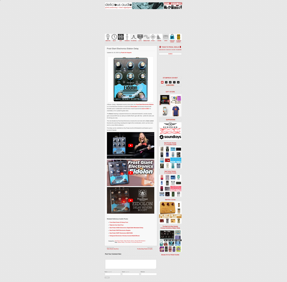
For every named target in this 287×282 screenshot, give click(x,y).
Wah (133, 39)
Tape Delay (114, 38)
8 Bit (139, 39)
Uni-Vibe (146, 41)
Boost (127, 36)
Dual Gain (120, 40)
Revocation (134, 106)
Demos (132, 240)
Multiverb (159, 36)
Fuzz (120, 37)
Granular (165, 37)
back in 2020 (145, 108)
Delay (114, 36)
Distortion (121, 36)
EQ (133, 36)
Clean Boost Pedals (119, 240)
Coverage (178, 36)
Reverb (159, 37)
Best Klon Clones (170, 199)
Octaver (153, 39)
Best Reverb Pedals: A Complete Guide (170, 143)
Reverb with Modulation (140, 240)
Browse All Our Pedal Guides (170, 255)
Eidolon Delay (121, 242)
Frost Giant (127, 242)
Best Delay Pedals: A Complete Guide (170, 172)
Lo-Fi (139, 37)
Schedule (178, 38)
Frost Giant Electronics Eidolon (145, 104)
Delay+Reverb (127, 240)
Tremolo (146, 39)
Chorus (146, 35)
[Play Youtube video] (130, 145)
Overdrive (120, 39)
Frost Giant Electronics (136, 242)
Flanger (146, 36)
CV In (165, 36)
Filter (133, 38)
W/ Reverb (114, 39)
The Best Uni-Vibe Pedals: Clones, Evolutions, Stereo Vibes (170, 227)
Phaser (146, 38)
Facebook (178, 39)
